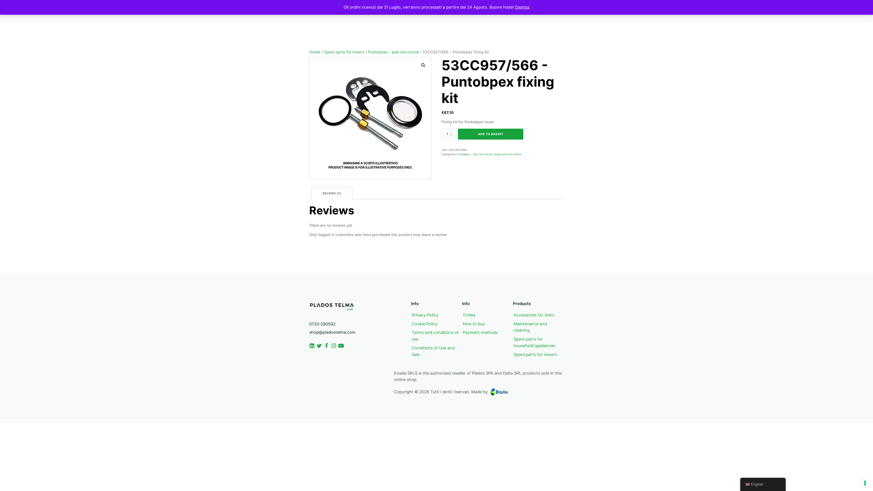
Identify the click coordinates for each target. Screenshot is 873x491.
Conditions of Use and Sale (433, 351)
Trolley (469, 315)
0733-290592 (322, 324)
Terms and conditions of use (435, 335)
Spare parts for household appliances (534, 342)
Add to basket (490, 134)
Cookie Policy (425, 323)
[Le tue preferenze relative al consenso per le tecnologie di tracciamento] (865, 483)
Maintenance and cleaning (530, 327)
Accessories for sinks (534, 315)
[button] (423, 65)
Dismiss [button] (522, 7)
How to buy (474, 323)
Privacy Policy (425, 315)
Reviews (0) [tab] (332, 193)
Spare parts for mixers (344, 52)
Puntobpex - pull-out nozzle (393, 52)
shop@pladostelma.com (332, 332)
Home (314, 52)
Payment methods (480, 332)
